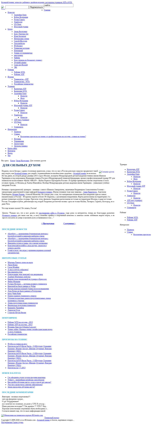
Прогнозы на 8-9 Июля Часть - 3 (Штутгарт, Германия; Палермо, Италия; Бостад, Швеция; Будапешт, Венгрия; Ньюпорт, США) (30, 348)
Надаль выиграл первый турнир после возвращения (28, 289)
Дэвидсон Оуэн (14, 310)
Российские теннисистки (23, 84)
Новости (11, 12)
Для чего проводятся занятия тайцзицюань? (25, 384)
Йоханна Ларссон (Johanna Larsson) (22, 327)
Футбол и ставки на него (17, 344)
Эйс (15, 67)
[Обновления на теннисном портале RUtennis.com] (22, 415)
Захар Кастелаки (20, 31)
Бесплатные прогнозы (142, 234)
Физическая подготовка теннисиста (22, 305)
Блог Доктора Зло (21, 34)
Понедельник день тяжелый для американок (25, 274)
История (17, 139)
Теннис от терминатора (23, 53)
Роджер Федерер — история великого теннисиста (27, 284)
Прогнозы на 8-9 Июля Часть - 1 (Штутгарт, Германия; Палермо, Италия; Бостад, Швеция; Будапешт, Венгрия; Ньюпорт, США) (30, 362)
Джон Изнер (13, 265)
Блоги (10, 29)
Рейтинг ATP (19, 74)
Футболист (18, 46)
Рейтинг (11, 70)
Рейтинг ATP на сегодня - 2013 (20, 325)
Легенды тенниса (20, 146)
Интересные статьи (21, 39)
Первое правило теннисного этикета (22, 296)
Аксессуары (19, 144)
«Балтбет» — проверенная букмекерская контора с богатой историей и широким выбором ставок (28, 235)
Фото (22, 98)
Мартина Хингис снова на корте (20, 262)
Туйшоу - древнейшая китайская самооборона (26, 380)
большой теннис (20, 173)
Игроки (11, 77)
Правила (17, 132)
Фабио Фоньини (14, 281)
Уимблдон (18, 22)
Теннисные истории (21, 48)
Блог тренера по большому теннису (28, 60)
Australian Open (20, 15)
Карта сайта (12, 148)
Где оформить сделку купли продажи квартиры (26, 377)
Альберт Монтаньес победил (19, 277)
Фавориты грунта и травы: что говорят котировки (27, 243)
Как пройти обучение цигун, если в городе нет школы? (29, 382)
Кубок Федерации (21, 17)
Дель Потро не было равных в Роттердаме (24, 291)
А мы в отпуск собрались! (18, 269)
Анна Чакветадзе (90, 192)
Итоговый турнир (21, 27)
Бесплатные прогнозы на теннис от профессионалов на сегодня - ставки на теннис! (53, 136)
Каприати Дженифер (16, 308)
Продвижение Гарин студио (12, 422)
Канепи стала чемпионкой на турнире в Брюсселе (27, 279)
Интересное (12, 129)
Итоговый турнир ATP (23, 105)
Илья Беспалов (20, 36)
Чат (9, 155)
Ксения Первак (18, 194)
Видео (10, 153)
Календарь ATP (20, 89)
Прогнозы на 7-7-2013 (16, 368)
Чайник (17, 58)
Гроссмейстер (19, 43)
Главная (47, 10)
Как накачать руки (15, 272)
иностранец (18, 55)
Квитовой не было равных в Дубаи (21, 286)
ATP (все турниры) (21, 120)
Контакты (11, 151)
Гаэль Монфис (13, 267)
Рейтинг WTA (19, 72)
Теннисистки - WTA (22, 81)
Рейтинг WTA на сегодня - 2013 (20, 322)
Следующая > (69, 223)
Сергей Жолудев (20, 41)
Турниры (11, 86)
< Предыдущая (47, 223)
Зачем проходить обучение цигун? (21, 387)
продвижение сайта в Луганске (51, 213)
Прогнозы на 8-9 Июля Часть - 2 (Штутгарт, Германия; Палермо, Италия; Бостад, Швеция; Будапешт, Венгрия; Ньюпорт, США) (30, 355)
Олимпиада (18, 127)
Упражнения (19, 141)
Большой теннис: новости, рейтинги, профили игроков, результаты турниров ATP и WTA (36, 2)
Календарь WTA (20, 91)
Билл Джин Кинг (14, 293)
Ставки (17, 134)
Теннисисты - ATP (21, 79)
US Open (17, 24)
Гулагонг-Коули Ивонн (17, 312)
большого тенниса (45, 192)
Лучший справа (20, 62)
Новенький (18, 50)
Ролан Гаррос (19, 19)
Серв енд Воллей (21, 65)
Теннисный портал (51, 418)
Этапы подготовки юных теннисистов (23, 303)
